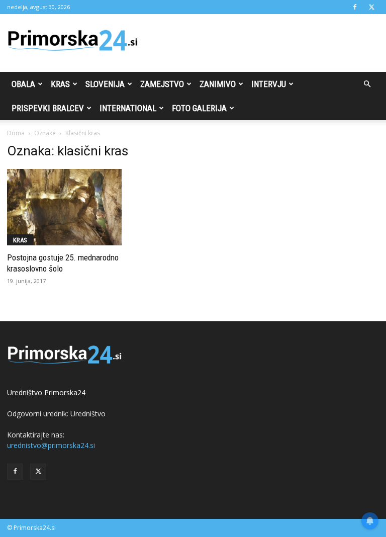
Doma (16, 133)
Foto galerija (199, 108)
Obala (23, 84)
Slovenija (105, 84)
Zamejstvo (162, 84)
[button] (367, 84)
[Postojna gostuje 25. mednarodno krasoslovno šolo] (64, 207)
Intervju (268, 84)
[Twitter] (371, 7)
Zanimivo (218, 84)
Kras (60, 84)
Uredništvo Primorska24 (46, 392)
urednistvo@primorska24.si (51, 445)
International (128, 108)
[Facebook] (354, 7)
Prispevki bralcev (48, 108)
